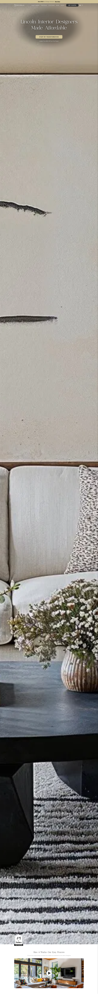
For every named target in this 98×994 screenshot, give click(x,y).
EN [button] (80, 5)
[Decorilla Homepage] (19, 5)
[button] (49, 973)
